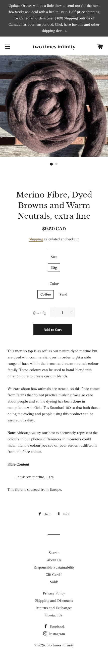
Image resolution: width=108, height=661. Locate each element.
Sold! (54, 582)
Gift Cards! (54, 574)
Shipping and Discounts (54, 600)
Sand (63, 294)
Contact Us (54, 615)
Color (54, 283)
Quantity (39, 312)
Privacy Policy (54, 593)
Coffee (45, 294)
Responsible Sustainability (54, 567)
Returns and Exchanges (54, 608)
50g (54, 268)
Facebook (57, 626)
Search (54, 552)
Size (54, 257)
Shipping (36, 239)
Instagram (56, 634)
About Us (54, 560)
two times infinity (54, 46)
